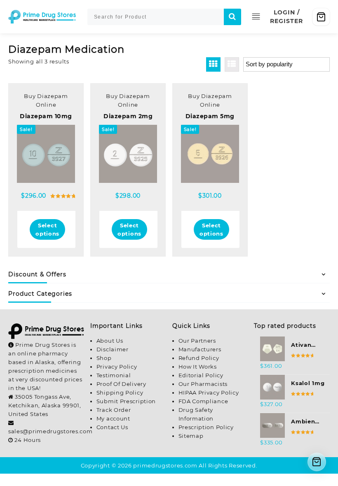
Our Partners (197, 340)
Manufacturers (199, 349)
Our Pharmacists (203, 384)
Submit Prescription (126, 401)
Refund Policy (198, 358)
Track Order (113, 410)
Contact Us (112, 427)
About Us (109, 340)
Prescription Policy (206, 427)
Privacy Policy (116, 366)
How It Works (197, 366)
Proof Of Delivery (121, 384)
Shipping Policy (119, 392)
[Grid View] (213, 64)
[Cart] (321, 17)
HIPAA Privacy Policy (208, 392)
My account (113, 418)
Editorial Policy (200, 375)
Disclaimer (112, 349)
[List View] (232, 64)
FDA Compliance (203, 401)
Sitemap (191, 435)
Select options (47, 229)
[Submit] (232, 17)
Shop (104, 358)
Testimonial (113, 375)
